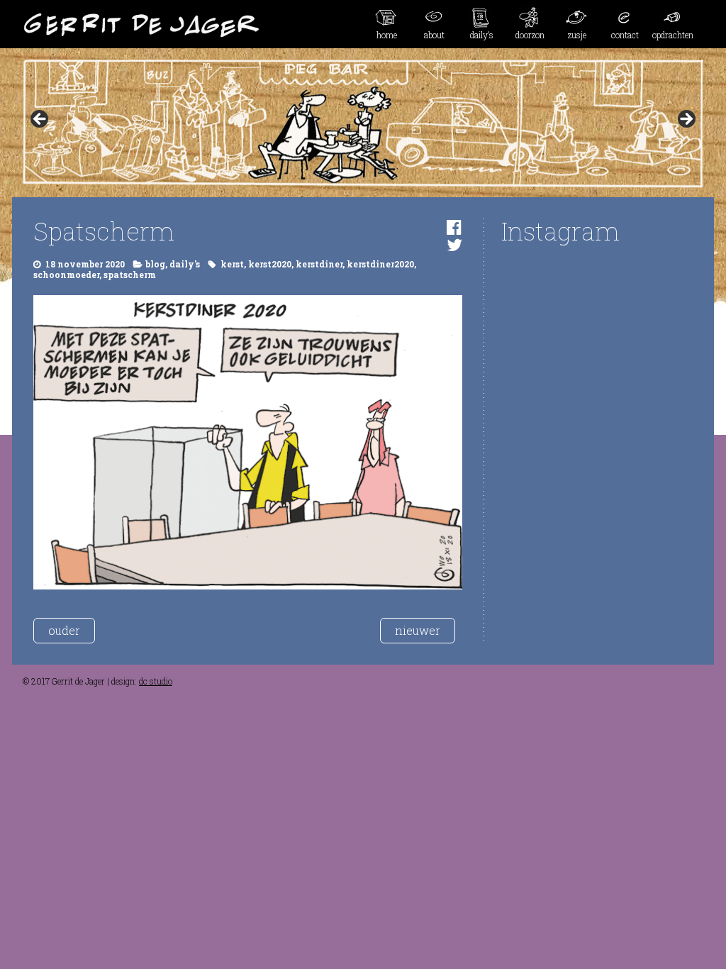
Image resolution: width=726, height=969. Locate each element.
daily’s (481, 34)
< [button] (40, 120)
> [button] (685, 120)
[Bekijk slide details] (363, 123)
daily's (184, 264)
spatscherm (130, 274)
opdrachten (672, 34)
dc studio (155, 681)
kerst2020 (269, 264)
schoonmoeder (66, 274)
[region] (363, 123)
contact (625, 34)
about (434, 34)
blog (155, 264)
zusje (577, 34)
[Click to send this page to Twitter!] (454, 244)
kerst (232, 264)
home (386, 34)
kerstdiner (319, 264)
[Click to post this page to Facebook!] (454, 227)
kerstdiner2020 (380, 264)
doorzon (529, 34)
